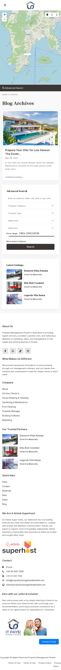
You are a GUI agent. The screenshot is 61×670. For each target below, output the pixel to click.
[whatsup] (13, 351)
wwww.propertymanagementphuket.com (25, 584)
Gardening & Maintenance (15, 402)
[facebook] (5, 351)
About (5, 389)
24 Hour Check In (10, 393)
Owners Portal (49, 641)
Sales (5, 499)
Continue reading (13, 177)
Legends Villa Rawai (34, 295)
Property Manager (11, 411)
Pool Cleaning (9, 406)
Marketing (7, 420)
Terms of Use (14, 663)
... (17, 169)
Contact (6, 486)
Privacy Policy (44, 663)
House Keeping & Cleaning (15, 398)
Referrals (6, 490)
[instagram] (28, 351)
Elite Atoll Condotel (34, 283)
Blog (4, 504)
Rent (4, 495)
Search (30, 246)
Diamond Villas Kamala (36, 270)
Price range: (12, 233)
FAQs (4, 482)
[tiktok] (20, 351)
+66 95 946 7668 (15, 571)
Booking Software (11, 415)
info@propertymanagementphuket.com (25, 580)
